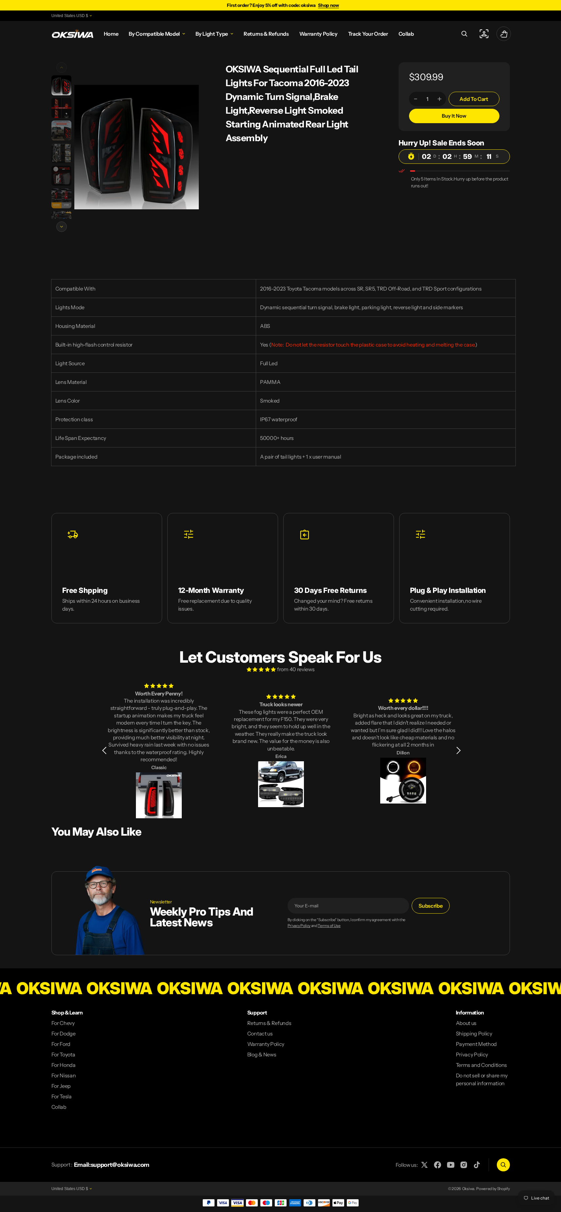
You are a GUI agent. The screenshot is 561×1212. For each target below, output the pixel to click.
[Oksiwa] (72, 34)
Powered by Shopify (493, 1188)
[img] (261, 669)
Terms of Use (329, 925)
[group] (61, 85)
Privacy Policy (299, 925)
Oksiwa (468, 1188)
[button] (464, 34)
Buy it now (454, 116)
